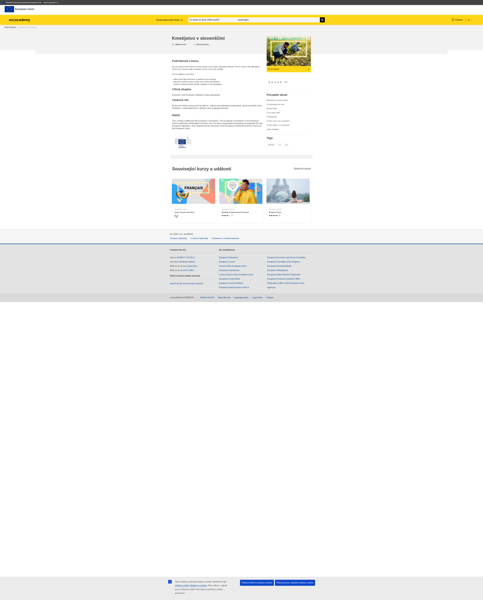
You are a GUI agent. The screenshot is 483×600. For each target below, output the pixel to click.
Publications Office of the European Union (286, 283)
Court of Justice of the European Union (236, 275)
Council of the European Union (233, 266)
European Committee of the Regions (283, 262)
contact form (191, 266)
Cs (469, 20)
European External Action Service (234, 287)
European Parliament (228, 257)
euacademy (19, 20)
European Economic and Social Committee (286, 257)
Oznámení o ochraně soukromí (225, 238)
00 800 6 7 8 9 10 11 (186, 257)
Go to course (273, 69)
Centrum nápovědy (178, 238)
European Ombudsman (277, 270)
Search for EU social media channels (186, 283)
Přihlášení (459, 20)
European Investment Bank (279, 266)
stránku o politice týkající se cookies (191, 585)
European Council (227, 262)
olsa (286, 144)
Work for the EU (207, 297)
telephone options (187, 262)
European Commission (229, 270)
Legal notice (257, 297)
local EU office (187, 270)
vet (280, 144)
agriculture (271, 144)
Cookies (270, 297)
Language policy (241, 297)
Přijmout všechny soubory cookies (257, 583)
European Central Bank (229, 279)
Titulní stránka (10, 27)
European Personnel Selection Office (283, 279)
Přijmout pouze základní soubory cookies (295, 583)
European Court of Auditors (231, 283)
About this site (224, 297)
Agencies (271, 287)
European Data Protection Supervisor (283, 275)
